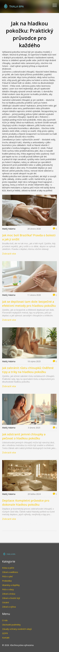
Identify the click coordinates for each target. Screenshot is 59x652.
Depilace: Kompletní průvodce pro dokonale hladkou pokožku (25, 503)
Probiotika (7, 580)
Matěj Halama (8, 228)
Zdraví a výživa (9, 606)
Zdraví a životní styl (11, 598)
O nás (5, 620)
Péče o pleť (7, 576)
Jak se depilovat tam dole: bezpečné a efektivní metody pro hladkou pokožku (29, 304)
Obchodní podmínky (11, 624)
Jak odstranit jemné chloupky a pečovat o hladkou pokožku (24, 436)
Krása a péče (8, 567)
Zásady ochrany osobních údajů (17, 629)
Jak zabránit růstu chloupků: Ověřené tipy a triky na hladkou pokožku (28, 370)
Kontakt (5, 637)
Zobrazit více (9, 253)
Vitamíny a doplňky (11, 585)
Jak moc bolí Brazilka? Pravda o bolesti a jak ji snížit (29, 237)
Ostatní (5, 602)
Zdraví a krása (8, 593)
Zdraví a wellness (10, 572)
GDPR (5, 633)
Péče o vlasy (8, 589)
